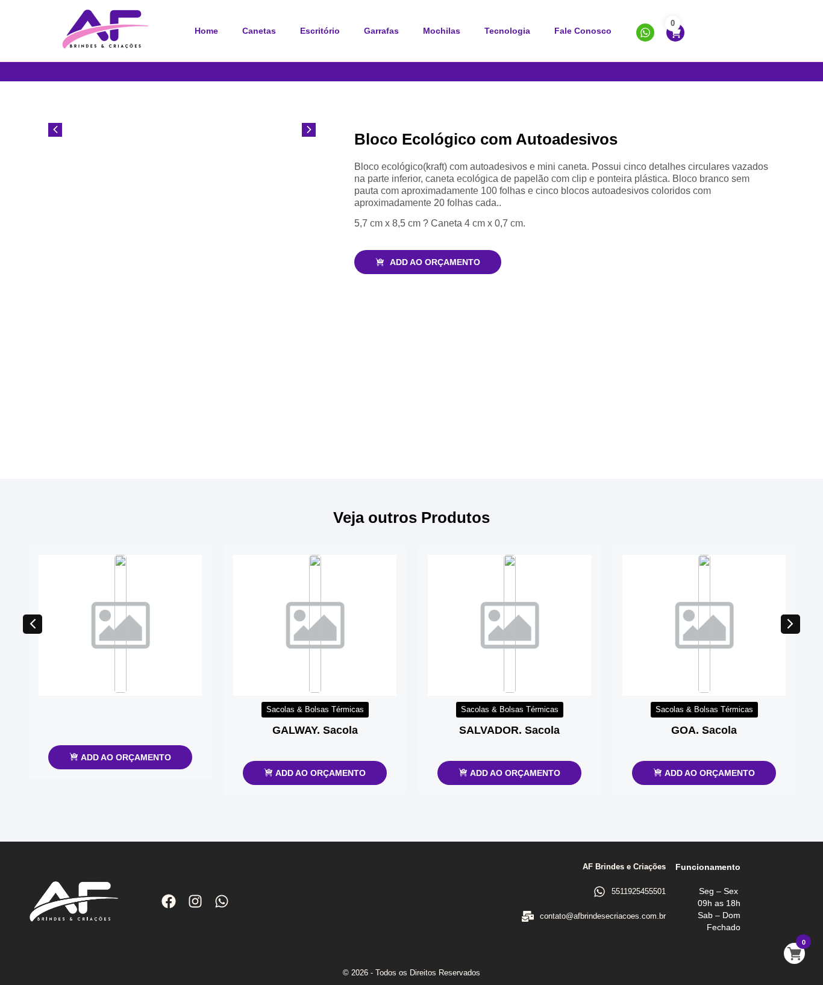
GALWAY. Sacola (315, 730)
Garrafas (381, 31)
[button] (32, 624)
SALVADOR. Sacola (509, 730)
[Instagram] (195, 901)
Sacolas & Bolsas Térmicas (315, 709)
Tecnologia (507, 31)
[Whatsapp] (221, 901)
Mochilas (441, 31)
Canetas (259, 31)
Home (206, 31)
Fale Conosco (583, 31)
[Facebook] (168, 901)
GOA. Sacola (704, 730)
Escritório (320, 31)
